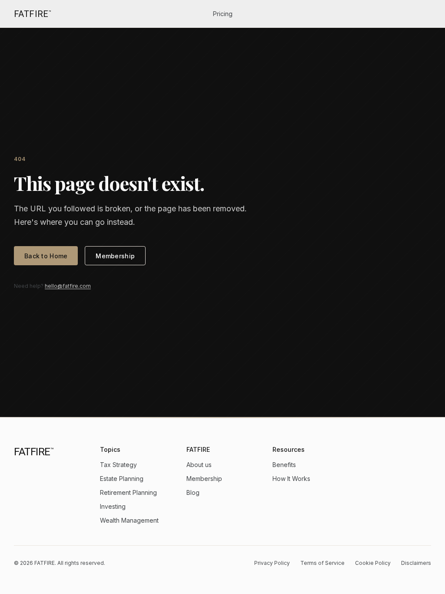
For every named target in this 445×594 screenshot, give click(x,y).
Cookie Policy (373, 563)
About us (199, 464)
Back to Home (45, 256)
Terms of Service (322, 563)
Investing (113, 506)
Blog (192, 492)
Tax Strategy (118, 464)
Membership (115, 256)
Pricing (222, 13)
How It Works (291, 478)
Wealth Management (129, 520)
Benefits (284, 464)
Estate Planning (121, 478)
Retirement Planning (128, 492)
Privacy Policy (272, 563)
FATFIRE (32, 14)
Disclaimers (416, 563)
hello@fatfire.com (68, 286)
